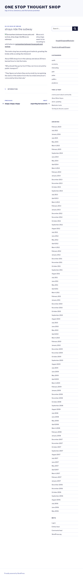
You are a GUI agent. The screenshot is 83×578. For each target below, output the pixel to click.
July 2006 (55, 503)
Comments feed (57, 530)
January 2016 (56, 134)
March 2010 (56, 338)
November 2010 (57, 307)
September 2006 (57, 496)
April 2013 (55, 198)
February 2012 (56, 251)
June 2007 (55, 462)
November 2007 (57, 443)
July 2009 (55, 368)
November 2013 (57, 183)
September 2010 (57, 315)
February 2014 (56, 172)
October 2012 (56, 221)
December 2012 (57, 213)
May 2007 (55, 466)
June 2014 (55, 157)
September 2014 (57, 153)
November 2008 (57, 398)
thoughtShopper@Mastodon (65, 40)
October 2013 (56, 187)
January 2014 (56, 176)
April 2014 (55, 164)
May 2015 (55, 142)
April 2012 (55, 243)
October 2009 (56, 356)
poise (53, 75)
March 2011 (56, 292)
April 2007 (55, 469)
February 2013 (56, 206)
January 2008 (56, 436)
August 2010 (56, 319)
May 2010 (55, 330)
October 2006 (56, 492)
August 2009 (56, 364)
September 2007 (57, 451)
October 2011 (56, 266)
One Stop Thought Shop (33, 7)
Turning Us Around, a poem (60, 108)
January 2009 (56, 390)
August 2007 (56, 454)
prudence (55, 83)
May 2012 (55, 240)
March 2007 (56, 473)
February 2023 (56, 127)
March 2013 (56, 202)
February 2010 (56, 341)
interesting (13, 89)
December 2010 (57, 304)
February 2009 (56, 387)
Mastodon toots (57, 105)
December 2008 (57, 394)
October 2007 (56, 447)
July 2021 (55, 130)
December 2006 (57, 484)
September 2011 (57, 270)
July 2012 (55, 232)
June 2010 (55, 326)
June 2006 (55, 507)
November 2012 (57, 217)
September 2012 (57, 225)
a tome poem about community (61, 94)
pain (53, 71)
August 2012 (56, 228)
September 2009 (57, 360)
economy (55, 64)
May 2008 (55, 421)
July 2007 (55, 458)
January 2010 (56, 345)
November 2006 (57, 488)
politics (54, 79)
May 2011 (55, 285)
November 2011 (57, 262)
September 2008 (57, 405)
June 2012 (55, 236)
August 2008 (56, 409)
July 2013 (55, 194)
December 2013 (57, 179)
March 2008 (56, 428)
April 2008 (55, 424)
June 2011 (55, 281)
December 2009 (57, 349)
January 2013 (56, 210)
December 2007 (57, 439)
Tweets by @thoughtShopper (61, 47)
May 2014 (55, 161)
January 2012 (56, 255)
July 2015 (55, 138)
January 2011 (56, 300)
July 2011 (55, 277)
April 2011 (55, 289)
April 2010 (55, 334)
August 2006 (56, 500)
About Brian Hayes (57, 98)
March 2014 (56, 168)
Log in (54, 523)
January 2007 (56, 481)
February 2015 (56, 149)
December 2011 (57, 258)
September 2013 (57, 191)
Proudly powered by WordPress (14, 573)
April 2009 (55, 379)
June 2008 (55, 417)
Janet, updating (56, 101)
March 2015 (56, 145)
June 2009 (55, 371)
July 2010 (55, 322)
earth (53, 60)
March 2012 (56, 247)
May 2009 (55, 375)
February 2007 (56, 477)
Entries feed (56, 527)
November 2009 (57, 353)
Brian (18, 26)
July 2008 (55, 413)
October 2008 (56, 402)
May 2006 (55, 511)
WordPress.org (56, 534)
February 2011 (56, 296)
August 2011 (56, 273)
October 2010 (56, 311)
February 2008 (56, 432)
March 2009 (56, 383)
